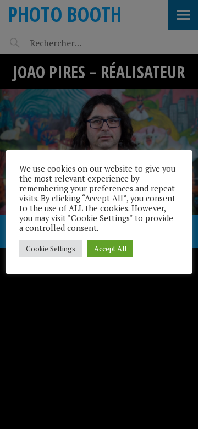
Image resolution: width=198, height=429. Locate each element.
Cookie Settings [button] (50, 249)
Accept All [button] (110, 249)
